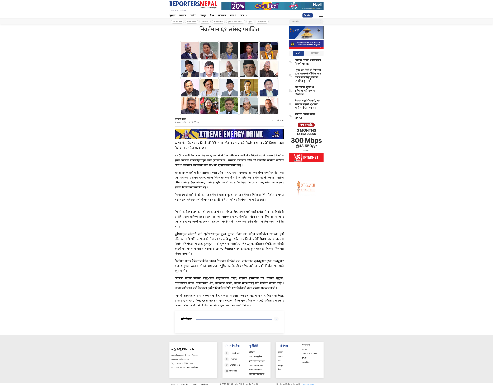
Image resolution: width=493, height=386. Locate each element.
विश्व (212, 15)
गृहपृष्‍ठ (172, 15)
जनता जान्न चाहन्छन (309, 354)
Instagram (235, 365)
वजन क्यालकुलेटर (256, 370)
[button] (321, 15)
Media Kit (204, 384)
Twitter (233, 359)
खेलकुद (203, 15)
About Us (174, 384)
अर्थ (279, 361)
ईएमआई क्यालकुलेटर (257, 361)
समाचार (182, 15)
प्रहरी (250, 21)
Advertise (184, 384)
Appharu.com (308, 384)
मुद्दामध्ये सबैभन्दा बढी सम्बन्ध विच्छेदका (305, 91)
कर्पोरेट (193, 15)
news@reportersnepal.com (187, 367)
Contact (195, 384)
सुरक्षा (304, 358)
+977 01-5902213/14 (184, 363)
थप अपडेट (306, 125)
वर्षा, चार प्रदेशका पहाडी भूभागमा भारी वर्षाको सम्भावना (307, 104)
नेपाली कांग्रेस (218, 21)
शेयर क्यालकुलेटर (255, 356)
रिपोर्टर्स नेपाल (180, 119)
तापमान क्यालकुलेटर (256, 374)
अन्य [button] (242, 15)
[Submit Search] (321, 21)
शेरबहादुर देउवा (262, 21)
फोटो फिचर (306, 362)
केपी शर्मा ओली (177, 21)
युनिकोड (252, 352)
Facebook (235, 353)
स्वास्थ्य (233, 15)
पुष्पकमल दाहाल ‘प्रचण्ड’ (235, 21)
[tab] (298, 53)
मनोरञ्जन (222, 15)
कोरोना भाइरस (191, 21)
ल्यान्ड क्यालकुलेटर (256, 365)
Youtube (233, 371)
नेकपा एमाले (205, 21)
